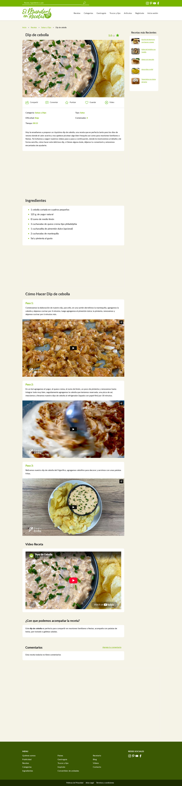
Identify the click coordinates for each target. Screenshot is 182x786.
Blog (95, 759)
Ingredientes (27, 771)
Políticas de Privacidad (74, 783)
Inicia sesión (152, 13)
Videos (96, 763)
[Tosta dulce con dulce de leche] (135, 81)
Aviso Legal (90, 783)
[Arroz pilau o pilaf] (135, 71)
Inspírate (61, 767)
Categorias (88, 13)
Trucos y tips (115, 13)
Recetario (97, 756)
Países (60, 756)
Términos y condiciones (105, 783)
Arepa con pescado (148, 59)
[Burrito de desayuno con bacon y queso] (135, 41)
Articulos (128, 13)
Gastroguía (101, 13)
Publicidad (26, 759)
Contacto (97, 767)
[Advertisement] (73, 173)
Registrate (139, 13)
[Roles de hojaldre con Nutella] (135, 51)
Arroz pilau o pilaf (147, 69)
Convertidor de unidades (68, 771)
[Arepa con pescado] (135, 61)
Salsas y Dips (46, 28)
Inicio (24, 28)
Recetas (77, 13)
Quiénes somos (29, 756)
